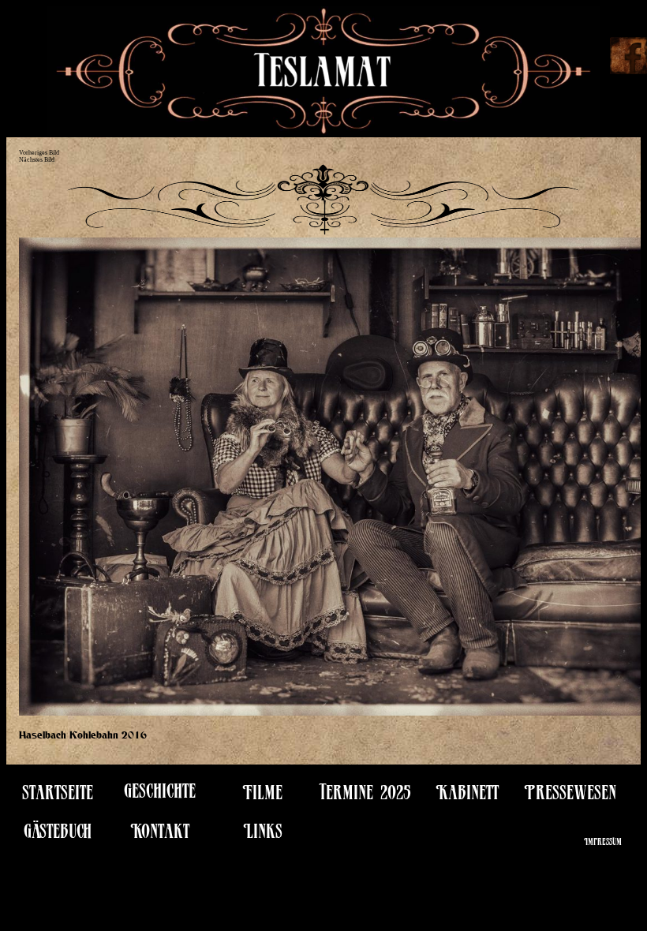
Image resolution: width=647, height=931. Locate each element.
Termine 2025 (365, 795)
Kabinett (467, 795)
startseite (57, 795)
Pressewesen (570, 795)
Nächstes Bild (36, 159)
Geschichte (160, 794)
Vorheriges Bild (39, 152)
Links (262, 834)
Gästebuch (58, 834)
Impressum (603, 843)
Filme (262, 795)
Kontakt (159, 834)
